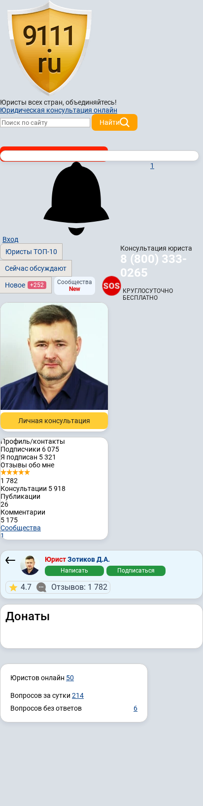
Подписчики (29, 449)
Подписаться (136, 570)
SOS (111, 286)
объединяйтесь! (91, 102)
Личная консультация (54, 421)
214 (78, 695)
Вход (10, 239)
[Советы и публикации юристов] (49, 49)
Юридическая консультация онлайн (58, 110)
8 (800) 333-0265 (153, 266)
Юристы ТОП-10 (31, 252)
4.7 (64, 587)
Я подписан (28, 457)
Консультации (33, 488)
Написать (74, 570)
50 (70, 678)
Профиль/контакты (32, 441)
